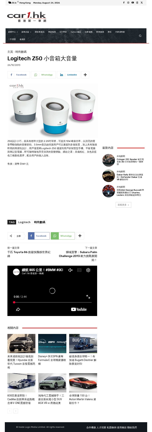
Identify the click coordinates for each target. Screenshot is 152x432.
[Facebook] (124, 3)
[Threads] (137, 3)
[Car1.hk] (26, 16)
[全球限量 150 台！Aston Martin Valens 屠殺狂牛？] (83, 382)
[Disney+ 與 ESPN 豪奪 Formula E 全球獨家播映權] (52, 343)
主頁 (10, 51)
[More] (85, 74)
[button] (140, 35)
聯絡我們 (132, 427)
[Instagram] (128, 3)
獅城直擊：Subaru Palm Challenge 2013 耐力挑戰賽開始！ (78, 256)
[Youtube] (132, 3)
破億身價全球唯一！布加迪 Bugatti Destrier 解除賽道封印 (82, 360)
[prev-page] (9, 411)
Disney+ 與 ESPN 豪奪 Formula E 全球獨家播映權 (52, 360)
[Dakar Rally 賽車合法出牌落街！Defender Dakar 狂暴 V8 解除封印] (108, 175)
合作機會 (91, 427)
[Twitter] (141, 3)
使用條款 (122, 427)
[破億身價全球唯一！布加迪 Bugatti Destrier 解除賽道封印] (83, 343)
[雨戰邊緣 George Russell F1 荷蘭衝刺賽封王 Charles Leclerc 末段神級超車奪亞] (108, 191)
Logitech (24, 222)
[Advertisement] (123, 122)
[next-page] (15, 411)
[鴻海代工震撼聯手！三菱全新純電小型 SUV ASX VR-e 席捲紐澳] (52, 382)
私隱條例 (111, 427)
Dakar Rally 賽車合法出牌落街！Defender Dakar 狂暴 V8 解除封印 (130, 177)
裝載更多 (122, 204)
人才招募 (101, 427)
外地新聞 (121, 156)
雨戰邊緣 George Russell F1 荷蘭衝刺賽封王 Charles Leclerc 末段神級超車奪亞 (130, 192)
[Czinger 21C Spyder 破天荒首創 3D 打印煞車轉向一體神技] (108, 160)
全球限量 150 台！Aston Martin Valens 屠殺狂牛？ (82, 399)
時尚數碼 (21, 51)
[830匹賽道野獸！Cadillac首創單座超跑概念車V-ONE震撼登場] (21, 382)
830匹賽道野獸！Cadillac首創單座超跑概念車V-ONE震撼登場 (21, 399)
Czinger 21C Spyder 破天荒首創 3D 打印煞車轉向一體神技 (130, 161)
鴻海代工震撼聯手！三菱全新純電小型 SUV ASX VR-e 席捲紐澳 (51, 399)
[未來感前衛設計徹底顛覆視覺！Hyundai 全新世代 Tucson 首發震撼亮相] (21, 343)
